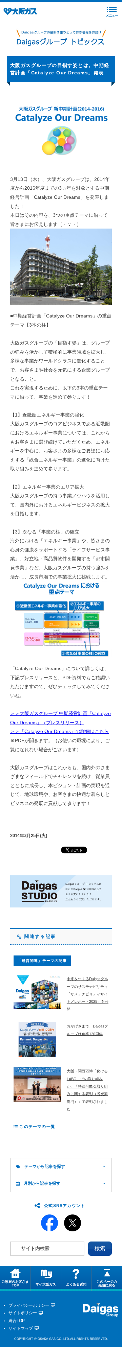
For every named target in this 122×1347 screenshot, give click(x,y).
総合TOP (16, 1320)
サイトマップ (20, 1328)
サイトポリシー (22, 1312)
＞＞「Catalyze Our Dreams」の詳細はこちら (59, 731)
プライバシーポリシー (28, 1305)
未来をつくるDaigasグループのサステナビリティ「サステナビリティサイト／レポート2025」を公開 (87, 994)
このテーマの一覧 (36, 1126)
